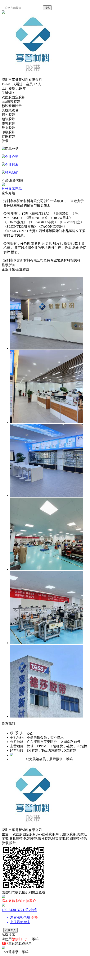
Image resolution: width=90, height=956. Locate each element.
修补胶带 (8, 123)
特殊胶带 (8, 136)
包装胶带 (8, 119)
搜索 (47, 7)
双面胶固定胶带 (13, 97)
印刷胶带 (8, 132)
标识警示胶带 (12, 106)
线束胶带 (8, 128)
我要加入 (10, 930)
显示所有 (8, 265)
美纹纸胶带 (10, 110)
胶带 (5, 141)
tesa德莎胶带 (11, 101)
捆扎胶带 (8, 114)
